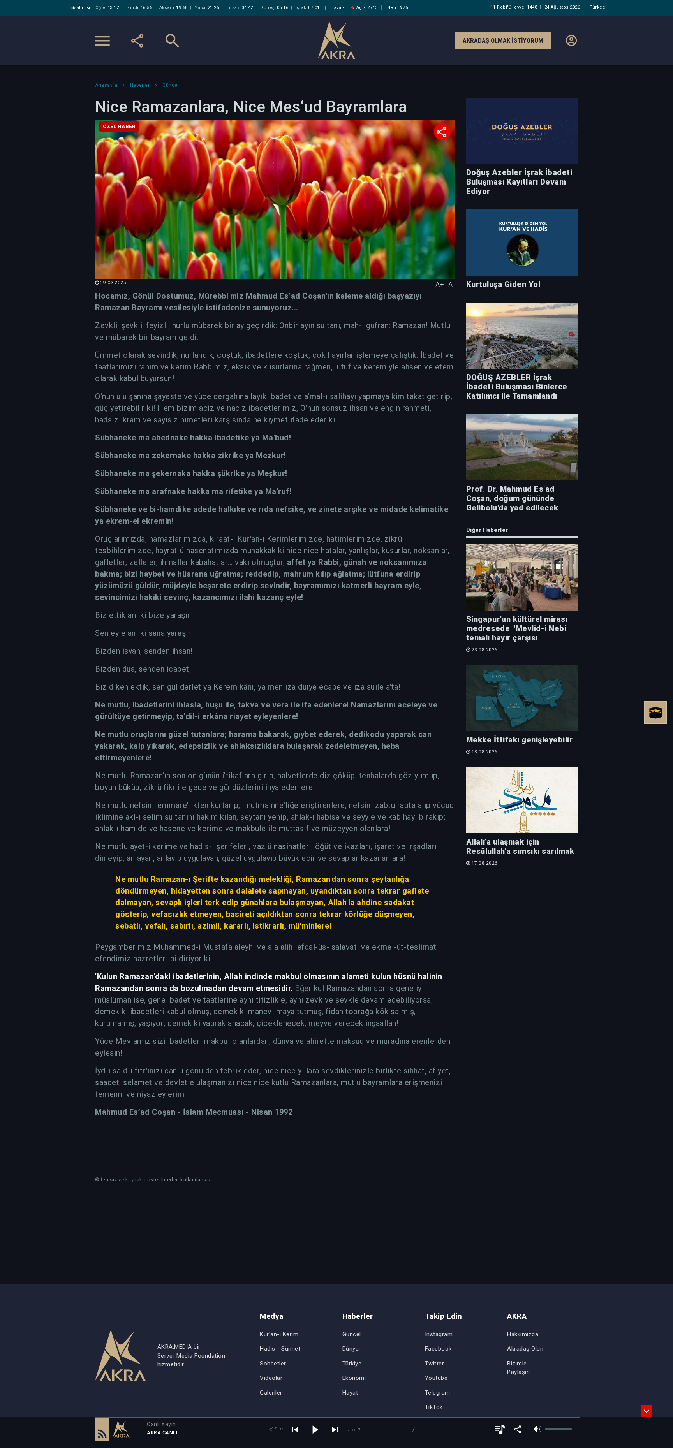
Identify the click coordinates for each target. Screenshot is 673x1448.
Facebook (438, 1348)
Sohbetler (273, 1363)
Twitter (434, 1363)
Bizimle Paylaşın (518, 1368)
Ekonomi (354, 1377)
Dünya (350, 1348)
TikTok (434, 1407)
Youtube (436, 1377)
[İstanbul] (81, 8)
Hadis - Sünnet (280, 1348)
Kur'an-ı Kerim (279, 1334)
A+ (439, 284)
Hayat (350, 1392)
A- (451, 284)
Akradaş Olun (525, 1348)
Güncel (351, 1334)
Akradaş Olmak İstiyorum (503, 40)
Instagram (439, 1334)
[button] (102, 1429)
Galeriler (271, 1392)
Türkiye (352, 1363)
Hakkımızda (522, 1334)
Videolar (271, 1377)
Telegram (437, 1392)
